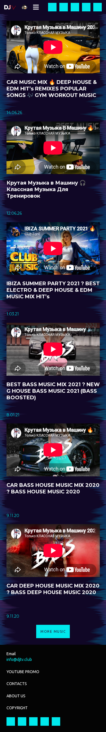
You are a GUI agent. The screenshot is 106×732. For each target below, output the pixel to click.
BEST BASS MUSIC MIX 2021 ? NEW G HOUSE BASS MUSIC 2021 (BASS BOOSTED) (53, 391)
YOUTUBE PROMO (23, 671)
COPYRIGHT (17, 708)
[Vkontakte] (97, 7)
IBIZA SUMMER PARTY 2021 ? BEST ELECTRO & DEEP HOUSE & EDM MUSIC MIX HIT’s (53, 290)
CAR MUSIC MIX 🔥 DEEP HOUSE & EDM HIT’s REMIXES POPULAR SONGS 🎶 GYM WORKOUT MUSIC (52, 88)
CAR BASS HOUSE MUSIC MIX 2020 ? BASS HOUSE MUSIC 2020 (53, 488)
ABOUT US (16, 696)
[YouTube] (75, 7)
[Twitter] (86, 7)
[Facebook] (52, 7)
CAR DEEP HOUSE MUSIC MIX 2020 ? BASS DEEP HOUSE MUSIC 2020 (53, 589)
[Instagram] (63, 7)
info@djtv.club (19, 659)
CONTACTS (17, 683)
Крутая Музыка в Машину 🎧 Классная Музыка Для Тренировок (46, 189)
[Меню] (36, 7)
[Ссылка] (10, 7)
